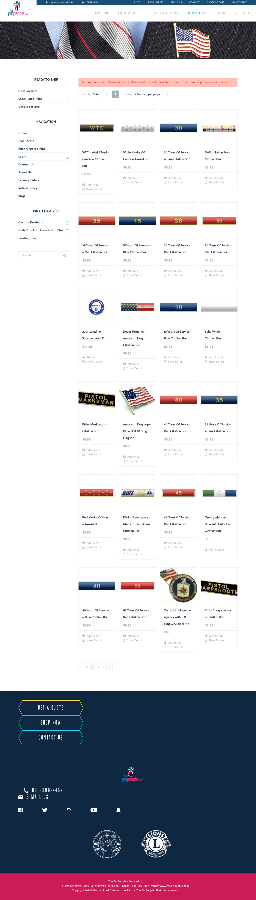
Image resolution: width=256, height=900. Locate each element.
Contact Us (26, 164)
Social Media (155, 2)
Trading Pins (27, 238)
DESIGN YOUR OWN (167, 13)
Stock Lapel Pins (30, 98)
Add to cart (93, 184)
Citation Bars (27, 91)
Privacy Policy (28, 180)
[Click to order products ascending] (115, 93)
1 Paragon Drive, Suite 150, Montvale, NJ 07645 (90, 885)
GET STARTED (243, 13)
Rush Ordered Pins (31, 148)
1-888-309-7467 (139, 885)
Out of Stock (216, 549)
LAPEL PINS (102, 13)
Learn (22, 156)
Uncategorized (29, 106)
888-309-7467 (48, 790)
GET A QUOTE (51, 708)
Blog (137, 2)
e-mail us (38, 797)
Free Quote (26, 141)
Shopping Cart (215, 2)
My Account (239, 2)
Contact (194, 2)
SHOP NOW (50, 723)
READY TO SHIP (198, 13)
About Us (176, 2)
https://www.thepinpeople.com (170, 885)
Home (22, 133)
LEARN (221, 13)
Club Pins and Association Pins (40, 230)
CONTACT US (51, 738)
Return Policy (28, 188)
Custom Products (30, 222)
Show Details (93, 189)
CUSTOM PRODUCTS (132, 13)
